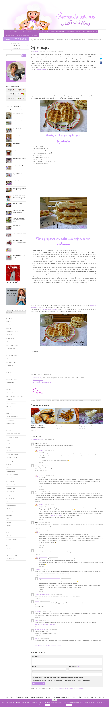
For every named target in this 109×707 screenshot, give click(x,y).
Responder (37, 447)
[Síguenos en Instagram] (16, 39)
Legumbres (9, 413)
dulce (53, 400)
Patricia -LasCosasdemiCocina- (42, 594)
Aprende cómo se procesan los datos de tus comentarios (69, 688)
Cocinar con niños (11, 348)
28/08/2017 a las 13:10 (45, 522)
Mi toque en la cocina (40, 629)
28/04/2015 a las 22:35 (45, 601)
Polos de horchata (17, 203)
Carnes (8, 341)
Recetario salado (91, 31)
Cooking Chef (10, 365)
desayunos (48, 400)
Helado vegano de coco (18, 151)
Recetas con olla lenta (43, 31)
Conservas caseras (11, 362)
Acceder (9, 548)
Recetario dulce (80, 31)
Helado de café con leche (19, 165)
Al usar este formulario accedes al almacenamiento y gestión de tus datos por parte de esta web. (62, 680)
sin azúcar (9, 508)
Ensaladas (9, 375)
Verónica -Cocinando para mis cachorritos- (49, 578)
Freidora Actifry (10, 382)
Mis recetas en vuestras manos (61, 697)
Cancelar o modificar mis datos (58, 704)
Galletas (9, 389)
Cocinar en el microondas (13, 355)
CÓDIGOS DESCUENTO (11, 31)
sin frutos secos (91, 400)
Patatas (9, 450)
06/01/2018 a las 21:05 (45, 465)
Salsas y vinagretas (11, 505)
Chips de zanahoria (60, 426)
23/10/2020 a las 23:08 (44, 443)
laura (36, 620)
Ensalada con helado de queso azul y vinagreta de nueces (19, 219)
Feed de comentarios (12, 555)
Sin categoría (10, 512)
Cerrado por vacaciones (12, 345)
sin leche (9, 525)
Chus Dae (37, 611)
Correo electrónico (74, 666)
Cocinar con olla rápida (12, 352)
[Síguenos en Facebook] (21, 39)
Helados (9, 406)
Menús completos (11, 423)
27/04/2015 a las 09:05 (44, 638)
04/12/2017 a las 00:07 (45, 491)
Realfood (9, 467)
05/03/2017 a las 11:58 (43, 550)
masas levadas (10, 420)
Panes (8, 440)
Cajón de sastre (10, 338)
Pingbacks (50, 439)
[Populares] (11, 109)
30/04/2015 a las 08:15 (57, 594)
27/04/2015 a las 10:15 (44, 620)
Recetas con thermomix (57, 31)
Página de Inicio (9, 697)
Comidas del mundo (37, 39)
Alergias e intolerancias (23, 35)
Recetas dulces (87, 39)
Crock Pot (9, 369)
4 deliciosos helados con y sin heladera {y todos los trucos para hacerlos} (19, 197)
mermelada (38, 307)
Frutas (8, 386)
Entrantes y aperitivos (12, 379)
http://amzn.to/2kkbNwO (54, 515)
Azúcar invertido (17, 136)
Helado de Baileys (17, 143)
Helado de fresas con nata (19, 233)
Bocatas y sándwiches (12, 331)
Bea (36, 550)
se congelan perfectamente (48, 309)
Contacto (34, 35)
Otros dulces (49, 39)
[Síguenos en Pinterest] (23, 39)
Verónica (35, 51)
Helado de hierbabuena (18, 121)
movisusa (37, 569)
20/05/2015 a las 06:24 (66, 578)
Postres (9, 464)
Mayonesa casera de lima (86, 426)
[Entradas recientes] (21, 109)
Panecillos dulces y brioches (13, 433)
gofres (57, 400)
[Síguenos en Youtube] (25, 39)
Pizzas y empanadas (12, 461)
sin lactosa (9, 522)
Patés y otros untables (12, 454)
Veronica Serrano (43, 556)
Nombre (34, 666)
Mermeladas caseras (12, 427)
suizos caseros (37, 377)
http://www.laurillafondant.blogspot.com (45, 624)
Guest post (9, 399)
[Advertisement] (63, 81)
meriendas (62, 400)
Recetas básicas (11, 471)
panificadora (59, 39)
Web (33, 671)
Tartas (8, 532)
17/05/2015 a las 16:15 (46, 569)
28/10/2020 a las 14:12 (49, 450)
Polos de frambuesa (18, 248)
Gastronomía (10, 392)
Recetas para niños (11, 484)
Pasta (8, 447)
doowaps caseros (38, 380)
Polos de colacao (17, 128)
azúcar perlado (41, 69)
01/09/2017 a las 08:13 (49, 530)
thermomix (98, 400)
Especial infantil (9, 35)
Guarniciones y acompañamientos (15, 396)
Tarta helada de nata (18, 113)
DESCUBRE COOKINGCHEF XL (28, 31)
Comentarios (38, 439)
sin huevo (9, 518)
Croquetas (9, 372)
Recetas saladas (11, 488)
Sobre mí (101, 697)
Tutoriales (9, 535)
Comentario (35, 656)
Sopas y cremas (10, 529)
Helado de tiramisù (17, 180)
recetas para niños (82, 400)
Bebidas (9, 324)
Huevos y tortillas (11, 409)
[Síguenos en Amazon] (18, 39)
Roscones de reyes (11, 501)
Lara (36, 638)
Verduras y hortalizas (12, 539)
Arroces (9, 321)
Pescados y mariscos (12, 457)
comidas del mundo (41, 400)
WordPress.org (10, 558)
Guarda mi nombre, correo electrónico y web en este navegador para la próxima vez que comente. (58, 677)
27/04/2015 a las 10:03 (52, 629)
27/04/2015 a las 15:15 (46, 611)
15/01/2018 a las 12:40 (49, 475)
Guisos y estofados (11, 403)
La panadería (69, 31)
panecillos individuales (12, 437)
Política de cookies (76, 697)
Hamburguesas (11, 334)
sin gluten (9, 515)
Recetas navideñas (11, 481)
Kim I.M (37, 601)
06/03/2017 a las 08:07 (53, 556)
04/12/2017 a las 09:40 (49, 504)
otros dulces (68, 400)
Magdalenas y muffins (12, 416)
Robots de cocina (11, 498)
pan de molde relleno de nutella (42, 382)
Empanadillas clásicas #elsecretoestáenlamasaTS (38, 427)
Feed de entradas (11, 552)
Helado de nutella (17, 225)
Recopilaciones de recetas (13, 495)
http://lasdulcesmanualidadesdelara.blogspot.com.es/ (48, 645)
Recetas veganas (11, 491)
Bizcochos (9, 328)
